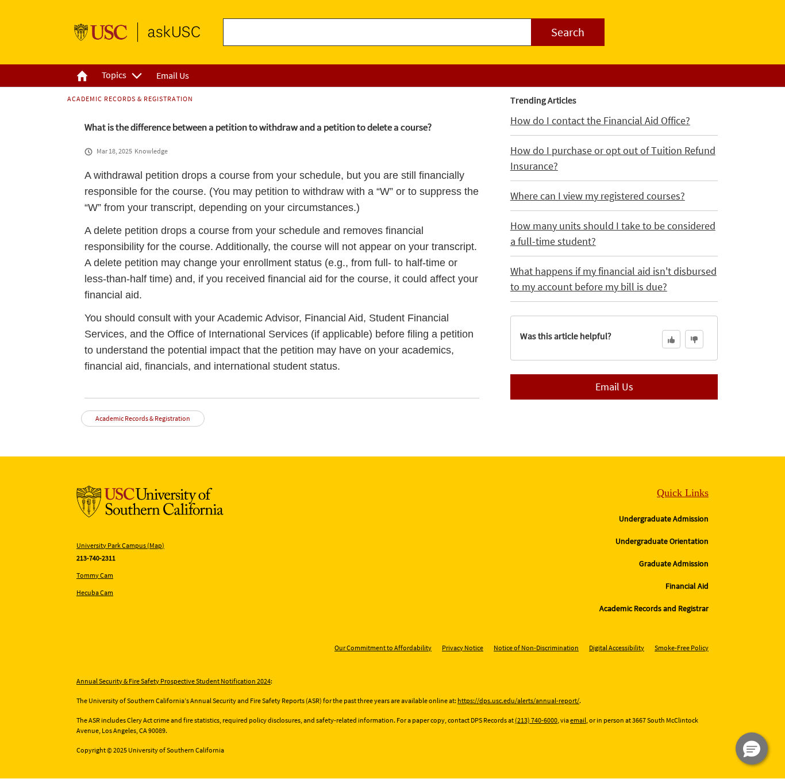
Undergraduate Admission (664, 518)
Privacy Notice (462, 647)
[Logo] (137, 32)
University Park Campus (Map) (120, 545)
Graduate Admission (674, 563)
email (578, 720)
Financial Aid (687, 586)
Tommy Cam (94, 575)
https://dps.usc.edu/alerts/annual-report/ (518, 700)
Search (567, 32)
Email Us (614, 386)
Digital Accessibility (616, 647)
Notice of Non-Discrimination (536, 647)
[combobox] (414, 32)
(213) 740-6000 (536, 720)
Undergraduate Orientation (662, 541)
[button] (752, 748)
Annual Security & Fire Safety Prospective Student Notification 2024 (173, 681)
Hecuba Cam (94, 592)
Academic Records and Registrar (654, 608)
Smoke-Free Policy (682, 647)
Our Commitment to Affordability (383, 647)
